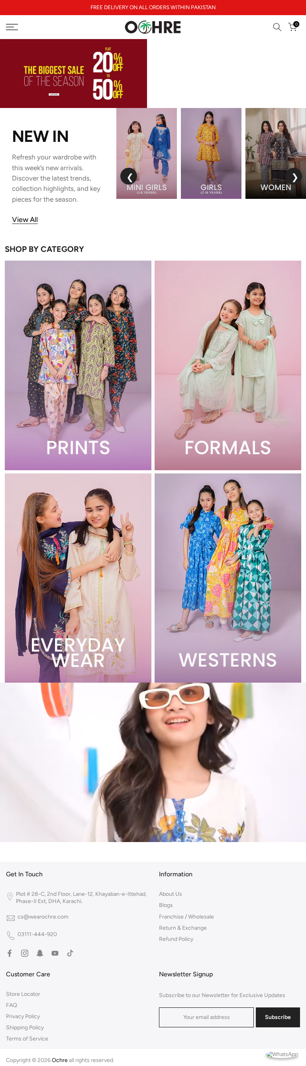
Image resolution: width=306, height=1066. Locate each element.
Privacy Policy (23, 1016)
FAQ (11, 1005)
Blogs (166, 905)
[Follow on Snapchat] (39, 953)
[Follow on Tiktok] (70, 953)
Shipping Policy (25, 1027)
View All (25, 219)
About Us (170, 894)
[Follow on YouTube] (55, 953)
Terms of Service (27, 1038)
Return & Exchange (183, 928)
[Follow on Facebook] (9, 953)
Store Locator (23, 994)
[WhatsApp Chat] (282, 1053)
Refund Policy (176, 939)
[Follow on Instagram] (24, 953)
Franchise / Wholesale (186, 916)
